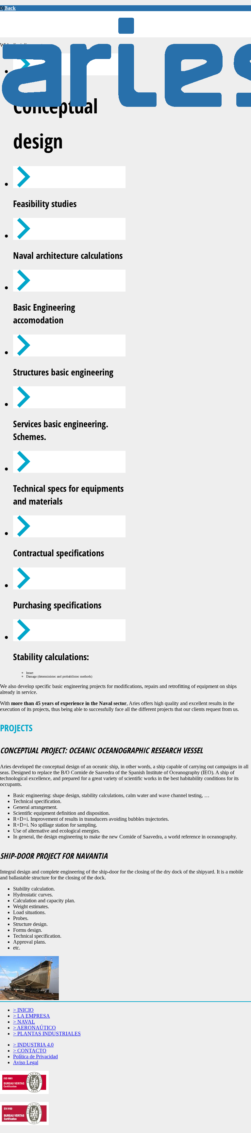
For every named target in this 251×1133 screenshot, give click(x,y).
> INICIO (23, 1010)
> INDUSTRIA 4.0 (33, 1044)
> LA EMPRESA (31, 1016)
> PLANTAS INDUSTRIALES (47, 1033)
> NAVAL (24, 1022)
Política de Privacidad (35, 1056)
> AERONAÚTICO (34, 1027)
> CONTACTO (29, 1050)
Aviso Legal (25, 1062)
